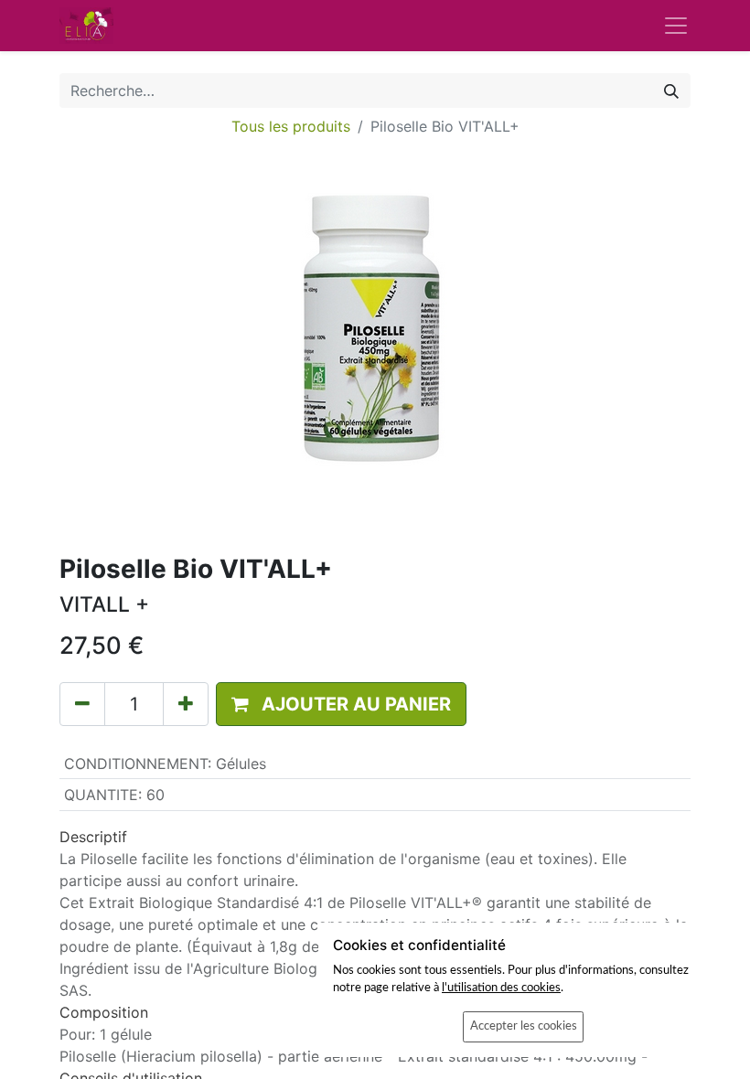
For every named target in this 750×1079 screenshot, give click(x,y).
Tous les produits (290, 126)
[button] (341, 704)
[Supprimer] (82, 704)
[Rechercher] (671, 90)
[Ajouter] (186, 704)
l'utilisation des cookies (501, 987)
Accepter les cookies (523, 1025)
